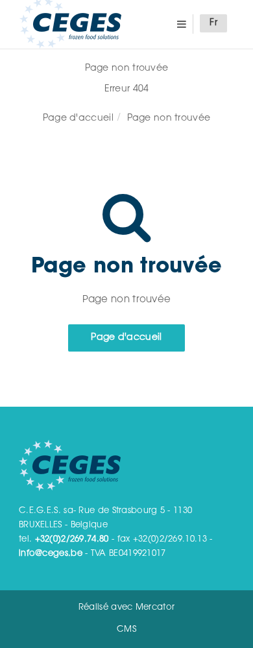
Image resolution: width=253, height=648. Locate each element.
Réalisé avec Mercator (126, 607)
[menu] (181, 23)
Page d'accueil (78, 118)
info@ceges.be (50, 553)
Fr (213, 23)
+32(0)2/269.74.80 (72, 539)
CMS (126, 629)
